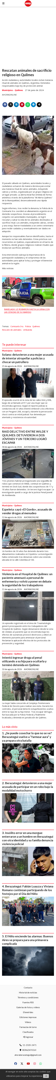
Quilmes (36, 326)
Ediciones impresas (28, 1017)
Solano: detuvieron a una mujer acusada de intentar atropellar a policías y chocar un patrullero (27, 358)
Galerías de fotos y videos (28, 1007)
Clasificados (28, 1032)
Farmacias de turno (28, 1027)
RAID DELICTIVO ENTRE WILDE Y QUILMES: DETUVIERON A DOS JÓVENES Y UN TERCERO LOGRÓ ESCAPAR (25, 437)
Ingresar (29, 1037)
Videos (28, 1022)
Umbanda (27, 329)
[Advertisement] (28, 36)
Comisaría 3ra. (17, 326)
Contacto (28, 987)
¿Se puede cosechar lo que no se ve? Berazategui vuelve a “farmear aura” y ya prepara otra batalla (27, 736)
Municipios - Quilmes (12, 90)
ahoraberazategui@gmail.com (28, 1055)
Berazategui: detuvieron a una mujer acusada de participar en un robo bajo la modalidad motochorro (27, 786)
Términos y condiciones (28, 997)
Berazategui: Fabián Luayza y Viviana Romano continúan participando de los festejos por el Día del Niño (27, 890)
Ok (46, 1076)
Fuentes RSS (28, 1002)
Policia (28, 326)
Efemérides (28, 1012)
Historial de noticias (28, 992)
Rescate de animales (11, 329)
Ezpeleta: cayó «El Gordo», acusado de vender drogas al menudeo (27, 511)
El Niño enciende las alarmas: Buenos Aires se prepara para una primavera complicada (27, 939)
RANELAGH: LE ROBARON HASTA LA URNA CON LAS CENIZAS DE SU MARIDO (27, 310)
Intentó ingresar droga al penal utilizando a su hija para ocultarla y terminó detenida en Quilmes (24, 661)
